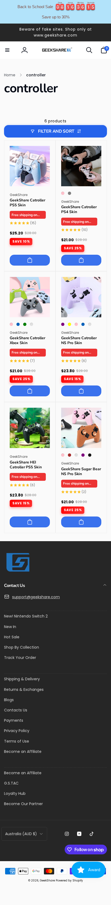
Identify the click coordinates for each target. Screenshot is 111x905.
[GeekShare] (17, 571)
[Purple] (62, 324)
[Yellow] (69, 324)
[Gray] (69, 193)
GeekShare (47, 880)
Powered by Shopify (69, 880)
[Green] (24, 324)
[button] (7, 50)
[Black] (89, 455)
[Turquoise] (76, 455)
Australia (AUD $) (21, 834)
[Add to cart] (30, 260)
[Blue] (18, 324)
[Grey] (31, 324)
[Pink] (62, 193)
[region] (55, 12)
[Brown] (69, 455)
